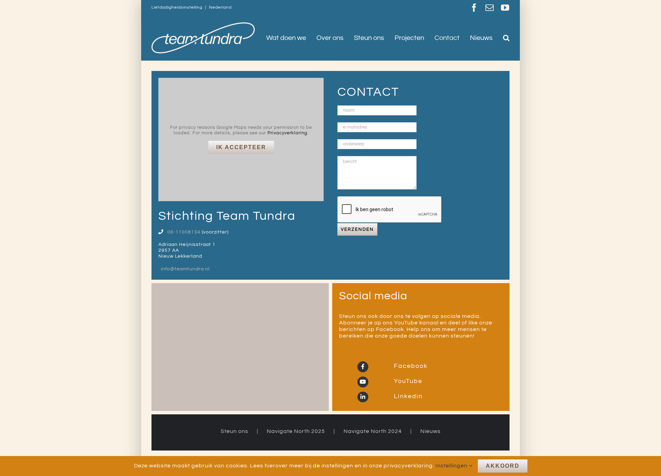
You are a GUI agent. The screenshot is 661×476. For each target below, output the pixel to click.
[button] (506, 37)
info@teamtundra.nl (185, 269)
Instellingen (452, 465)
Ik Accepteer (241, 147)
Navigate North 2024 (373, 431)
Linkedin (407, 396)
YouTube (407, 381)
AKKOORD (503, 466)
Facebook (410, 366)
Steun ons (234, 431)
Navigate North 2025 (296, 431)
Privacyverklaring (287, 133)
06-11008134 (183, 232)
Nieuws (430, 431)
